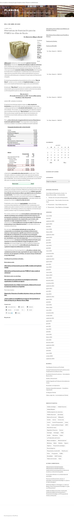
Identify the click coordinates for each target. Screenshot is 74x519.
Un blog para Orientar (51, 392)
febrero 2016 (49, 232)
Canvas (54, 419)
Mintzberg (49, 443)
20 (47, 157)
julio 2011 (48, 323)
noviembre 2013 (50, 283)
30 (58, 160)
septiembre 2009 (50, 358)
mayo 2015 (48, 245)
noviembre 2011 (50, 312)
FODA (62, 432)
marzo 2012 (49, 304)
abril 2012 (48, 302)
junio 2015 (48, 242)
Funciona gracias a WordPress (11, 515)
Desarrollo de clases (51, 427)
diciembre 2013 (49, 280)
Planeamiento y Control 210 (53, 451)
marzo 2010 (49, 353)
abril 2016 (48, 226)
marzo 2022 (49, 215)
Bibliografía (61, 417)
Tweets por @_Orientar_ (51, 41)
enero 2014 (49, 277)
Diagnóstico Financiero (52, 430)
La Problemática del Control (53, 438)
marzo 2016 (49, 229)
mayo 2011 (48, 329)
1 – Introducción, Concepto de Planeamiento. (57, 197)
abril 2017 (48, 218)
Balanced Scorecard (51, 417)
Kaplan (61, 435)
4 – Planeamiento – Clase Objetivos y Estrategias (57, 207)
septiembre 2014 (50, 259)
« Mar (51, 162)
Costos (66, 422)
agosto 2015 (49, 237)
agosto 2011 (49, 321)
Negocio (66, 443)
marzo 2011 (49, 334)
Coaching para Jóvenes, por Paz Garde (55, 367)
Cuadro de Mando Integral (57, 425)
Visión (59, 458)
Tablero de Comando (52, 458)
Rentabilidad (50, 456)
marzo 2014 (49, 272)
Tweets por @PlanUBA (51, 45)
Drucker (61, 430)
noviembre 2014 (50, 253)
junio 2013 (48, 291)
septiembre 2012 (50, 296)
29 (54, 160)
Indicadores (55, 435)
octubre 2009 (49, 356)
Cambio (49, 419)
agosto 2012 (49, 299)
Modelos (60, 443)
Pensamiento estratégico (59, 445)
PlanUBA (11, 10)
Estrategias (56, 432)
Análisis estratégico (51, 406)
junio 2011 (48, 326)
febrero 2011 (49, 337)
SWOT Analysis (58, 456)
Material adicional (62, 440)
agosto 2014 (49, 261)
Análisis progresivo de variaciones (55, 412)
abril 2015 (48, 248)
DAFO (66, 425)
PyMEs (61, 453)
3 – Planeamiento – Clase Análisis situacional (56, 204)
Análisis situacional (51, 414)
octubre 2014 (49, 256)
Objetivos (49, 445)
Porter (48, 453)
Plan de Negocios (51, 448)
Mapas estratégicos (51, 440)
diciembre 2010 (50, 342)
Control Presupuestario (57, 422)
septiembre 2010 (50, 345)
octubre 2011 (49, 315)
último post (7, 63)
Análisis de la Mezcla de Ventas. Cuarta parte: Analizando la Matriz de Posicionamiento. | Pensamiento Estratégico (56, 492)
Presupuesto (55, 453)
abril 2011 (48, 331)
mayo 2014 (48, 267)
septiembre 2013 (50, 286)
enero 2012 (48, 310)
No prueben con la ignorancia (53, 385)
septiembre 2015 (50, 234)
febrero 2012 (49, 307)
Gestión (49, 435)
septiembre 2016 (50, 221)
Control (48, 422)
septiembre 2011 (50, 318)
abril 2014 (48, 269)
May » (65, 162)
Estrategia (49, 432)
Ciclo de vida (61, 419)
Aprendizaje (60, 414)
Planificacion (65, 451)
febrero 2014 (49, 275)
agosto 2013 (49, 288)
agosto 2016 (49, 223)
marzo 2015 (49, 250)
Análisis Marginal (51, 409)
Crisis (48, 425)
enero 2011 (48, 339)
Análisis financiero (62, 406)
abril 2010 (48, 350)
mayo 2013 (48, 294)
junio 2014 (48, 264)
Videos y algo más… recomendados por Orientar (57, 395)
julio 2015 (48, 240)
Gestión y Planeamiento (51, 378)
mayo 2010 (49, 348)
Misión (55, 443)
